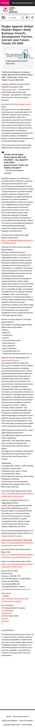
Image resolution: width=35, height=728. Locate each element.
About (9, 716)
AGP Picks (5, 3)
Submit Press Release (9, 721)
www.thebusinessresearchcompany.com (15, 589)
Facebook (5, 621)
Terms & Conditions (26, 721)
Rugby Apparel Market (22, 104)
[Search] (22, 17)
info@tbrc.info (6, 613)
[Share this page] (32, 17)
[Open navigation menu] (3, 17)
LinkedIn (4, 618)
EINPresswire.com (8, 90)
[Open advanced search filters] (27, 17)
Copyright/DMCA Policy (11, 725)
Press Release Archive (21, 716)
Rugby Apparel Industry (10, 360)
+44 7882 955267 (7, 611)
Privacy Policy (27, 725)
